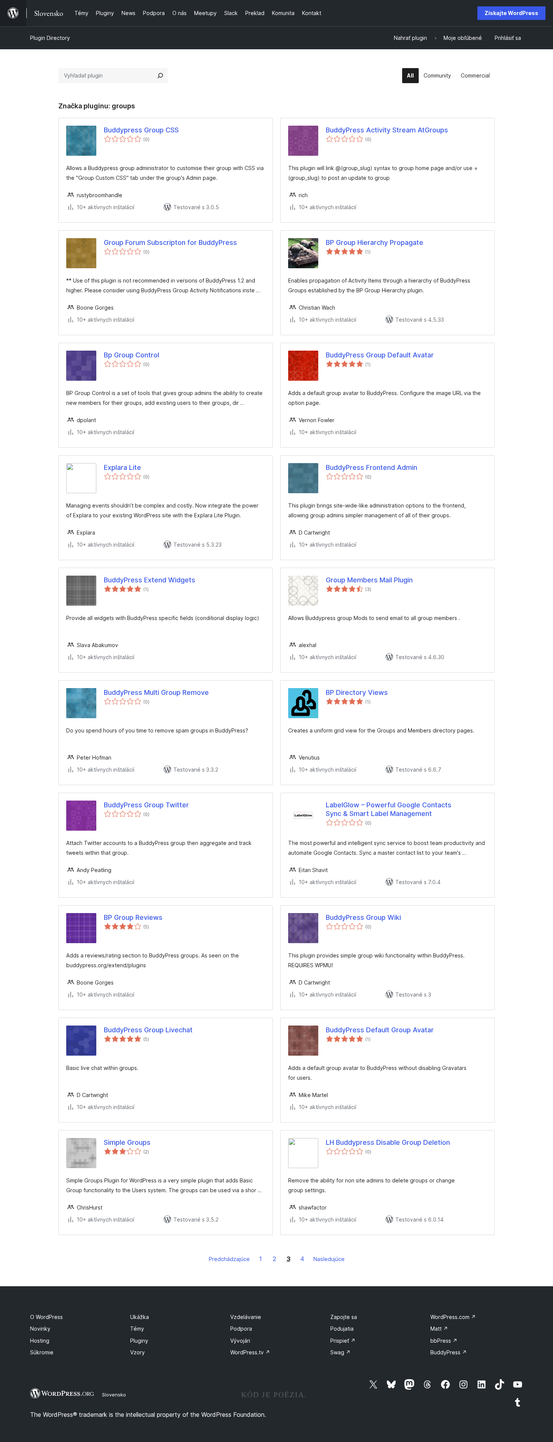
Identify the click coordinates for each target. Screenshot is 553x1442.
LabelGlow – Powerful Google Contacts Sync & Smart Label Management (388, 809)
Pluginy (139, 1340)
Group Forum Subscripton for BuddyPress (170, 242)
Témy (137, 1328)
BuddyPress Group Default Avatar (380, 355)
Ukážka (139, 1317)
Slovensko (114, 1395)
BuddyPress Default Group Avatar (380, 1030)
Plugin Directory (50, 38)
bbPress (443, 1340)
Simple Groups (127, 1142)
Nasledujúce (329, 1259)
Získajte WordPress (511, 13)
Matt (439, 1328)
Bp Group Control (131, 355)
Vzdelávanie (245, 1317)
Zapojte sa (343, 1317)
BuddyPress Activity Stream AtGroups (387, 130)
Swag (340, 1352)
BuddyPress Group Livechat (148, 1030)
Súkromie (41, 1352)
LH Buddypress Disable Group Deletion (388, 1142)
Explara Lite (122, 467)
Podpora (241, 1328)
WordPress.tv (250, 1352)
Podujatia (342, 1328)
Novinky (40, 1328)
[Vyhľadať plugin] (160, 75)
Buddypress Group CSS (141, 130)
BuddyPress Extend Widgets (149, 580)
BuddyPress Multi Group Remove (156, 692)
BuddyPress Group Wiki (363, 917)
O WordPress (46, 1317)
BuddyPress (448, 1352)
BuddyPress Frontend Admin (371, 467)
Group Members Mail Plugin (369, 580)
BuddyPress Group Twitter (146, 805)
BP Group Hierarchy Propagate (374, 242)
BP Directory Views (357, 692)
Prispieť (343, 1340)
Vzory (137, 1352)
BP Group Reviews (133, 917)
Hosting (39, 1340)
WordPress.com (453, 1317)
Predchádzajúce (229, 1259)
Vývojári (240, 1340)
